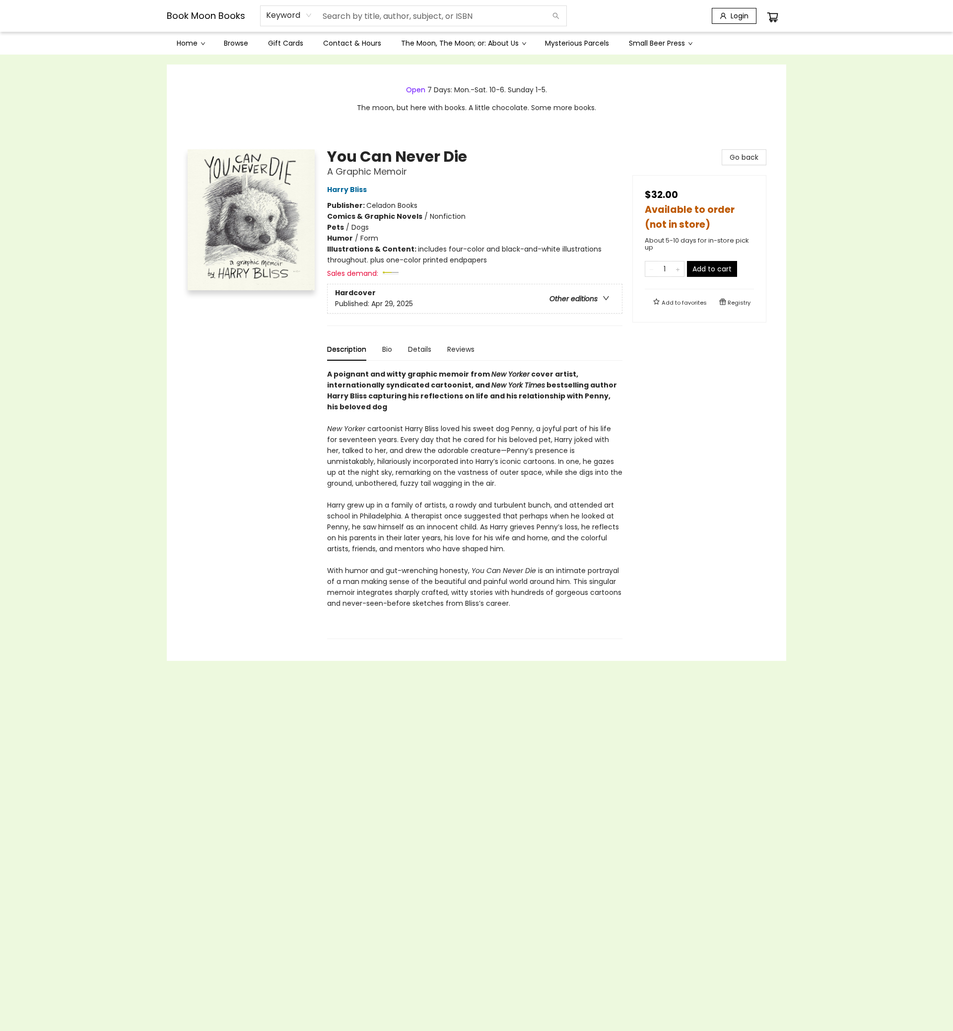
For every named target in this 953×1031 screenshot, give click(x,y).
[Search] (556, 16)
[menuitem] (190, 43)
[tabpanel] (474, 504)
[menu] (476, 43)
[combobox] (289, 15)
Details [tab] (419, 349)
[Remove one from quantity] (651, 268)
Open (415, 90)
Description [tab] (346, 349)
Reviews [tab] (461, 349)
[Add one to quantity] (678, 268)
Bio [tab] (387, 349)
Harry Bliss (347, 189)
